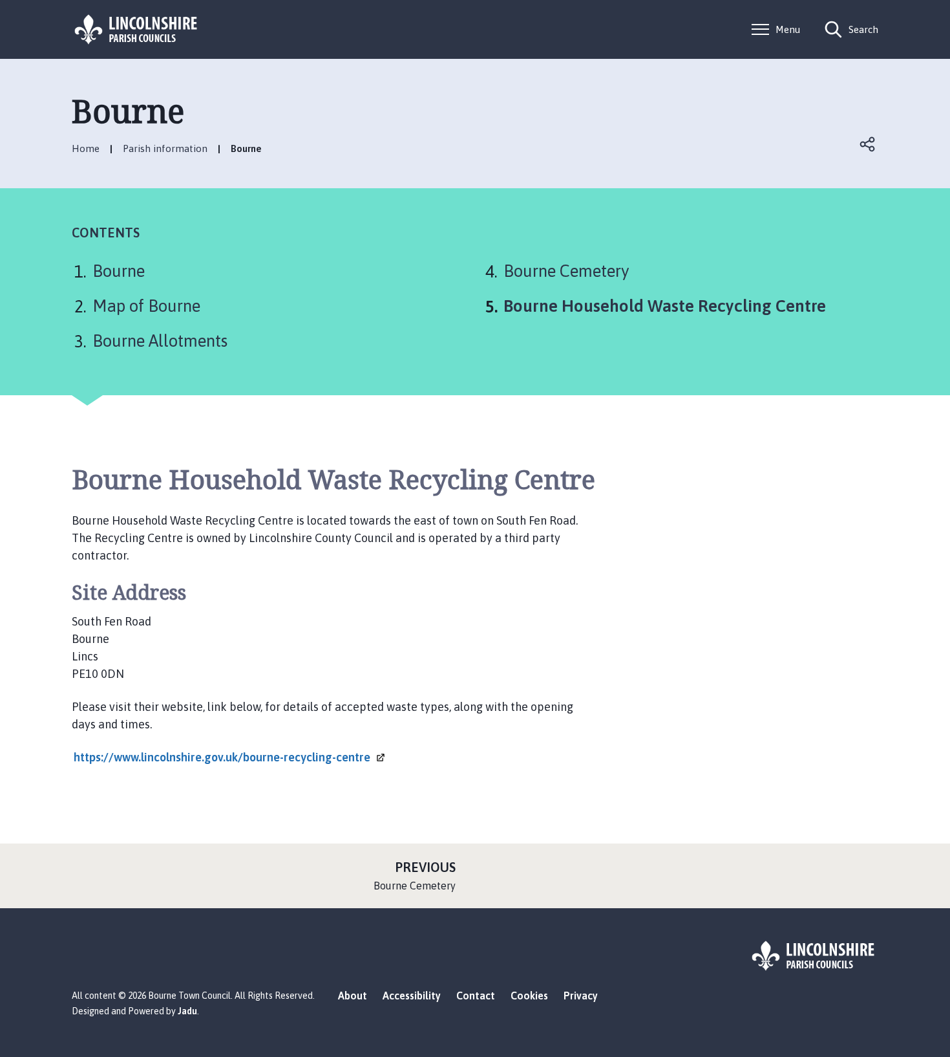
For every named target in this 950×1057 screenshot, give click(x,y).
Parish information (165, 148)
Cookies (529, 995)
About (352, 995)
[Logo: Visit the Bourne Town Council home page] (136, 29)
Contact (475, 995)
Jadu (187, 1011)
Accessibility (412, 995)
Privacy (581, 995)
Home (86, 148)
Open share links (868, 144)
